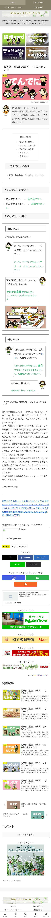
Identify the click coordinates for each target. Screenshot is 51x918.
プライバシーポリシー (13, 910)
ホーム (13, 906)
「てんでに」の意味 (25, 142)
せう (15, 547)
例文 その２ (24, 156)
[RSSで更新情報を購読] (25, 584)
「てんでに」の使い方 (26, 145)
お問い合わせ (38, 906)
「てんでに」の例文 (25, 149)
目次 (22, 137)
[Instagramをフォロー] (13, 577)
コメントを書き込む (25, 834)
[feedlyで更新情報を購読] (37, 577)
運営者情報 (37, 910)
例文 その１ (24, 152)
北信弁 (7, 547)
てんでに (23, 547)
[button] (33, 564)
